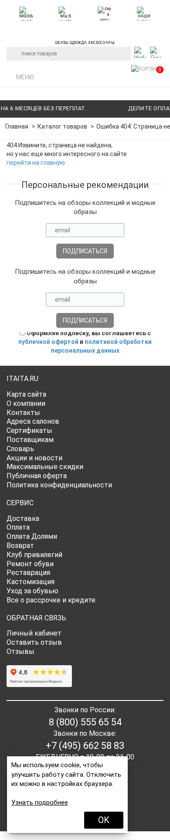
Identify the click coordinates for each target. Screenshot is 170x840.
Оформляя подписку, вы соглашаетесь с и (85, 342)
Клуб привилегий (34, 555)
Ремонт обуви (30, 564)
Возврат (20, 545)
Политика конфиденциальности (59, 485)
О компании (26, 403)
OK (103, 820)
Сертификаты (29, 430)
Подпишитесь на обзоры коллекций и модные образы (85, 207)
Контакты (23, 412)
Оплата (18, 527)
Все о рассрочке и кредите (51, 600)
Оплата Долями (32, 536)
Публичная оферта (37, 476)
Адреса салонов (33, 421)
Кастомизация (30, 582)
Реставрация (28, 572)
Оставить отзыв (34, 642)
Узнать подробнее (39, 802)
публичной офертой (48, 341)
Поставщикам (30, 439)
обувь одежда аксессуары (85, 41)
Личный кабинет (34, 633)
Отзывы (20, 651)
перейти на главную (36, 162)
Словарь (20, 449)
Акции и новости (34, 458)
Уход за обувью (32, 591)
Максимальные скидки (45, 467)
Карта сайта (26, 394)
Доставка (23, 518)
